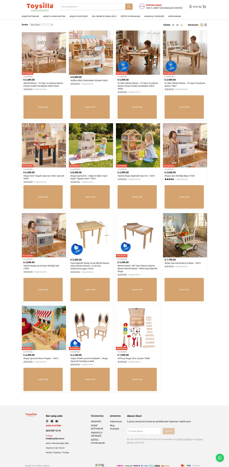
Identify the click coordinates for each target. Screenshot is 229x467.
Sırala (25, 24)
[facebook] (47, 421)
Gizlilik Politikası (184, 439)
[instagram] (52, 421)
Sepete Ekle (43, 107)
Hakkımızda (116, 421)
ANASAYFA (96, 421)
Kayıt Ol (169, 431)
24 (173, 25)
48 (181, 25)
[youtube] (57, 421)
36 (177, 25)
